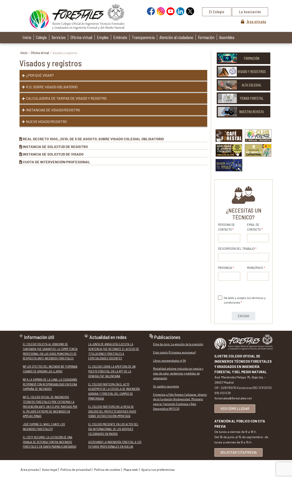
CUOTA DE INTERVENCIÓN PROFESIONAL (56, 162)
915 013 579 (222, 393)
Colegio (41, 37)
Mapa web (131, 469)
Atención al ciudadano (176, 37)
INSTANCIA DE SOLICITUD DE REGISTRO (55, 146)
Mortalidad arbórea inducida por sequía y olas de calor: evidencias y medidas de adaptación (178, 373)
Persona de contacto (226, 227)
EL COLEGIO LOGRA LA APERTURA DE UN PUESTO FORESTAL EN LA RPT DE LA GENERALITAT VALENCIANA (112, 371)
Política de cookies (107, 469)
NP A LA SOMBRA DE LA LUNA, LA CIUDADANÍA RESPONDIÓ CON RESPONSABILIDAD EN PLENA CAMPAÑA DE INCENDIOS (50, 384)
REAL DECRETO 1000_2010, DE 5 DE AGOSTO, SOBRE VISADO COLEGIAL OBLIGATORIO (93, 139)
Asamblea (226, 37)
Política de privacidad (75, 469)
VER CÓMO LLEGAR (234, 408)
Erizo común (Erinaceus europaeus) (174, 352)
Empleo (103, 37)
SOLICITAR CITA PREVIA (238, 452)
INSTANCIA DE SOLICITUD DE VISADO (53, 154)
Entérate (120, 37)
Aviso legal (49, 469)
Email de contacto (255, 227)
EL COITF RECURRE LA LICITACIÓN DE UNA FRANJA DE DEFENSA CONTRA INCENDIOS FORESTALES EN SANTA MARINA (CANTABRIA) (49, 442)
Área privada (256, 21)
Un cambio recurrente (166, 386)
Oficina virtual (81, 37)
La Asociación (250, 11)
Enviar (243, 316)
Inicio (27, 37)
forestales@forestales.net (233, 398)
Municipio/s (256, 268)
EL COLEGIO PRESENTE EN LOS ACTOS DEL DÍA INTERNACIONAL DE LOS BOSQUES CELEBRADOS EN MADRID (113, 429)
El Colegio (216, 11)
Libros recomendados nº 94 (169, 360)
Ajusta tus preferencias (158, 469)
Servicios (59, 37)
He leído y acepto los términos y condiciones (245, 300)
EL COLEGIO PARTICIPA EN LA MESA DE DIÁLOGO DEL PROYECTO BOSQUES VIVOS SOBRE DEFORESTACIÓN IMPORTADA (112, 411)
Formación (206, 37)
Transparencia (143, 37)
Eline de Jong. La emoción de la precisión (178, 344)
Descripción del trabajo (237, 248)
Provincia (226, 268)
